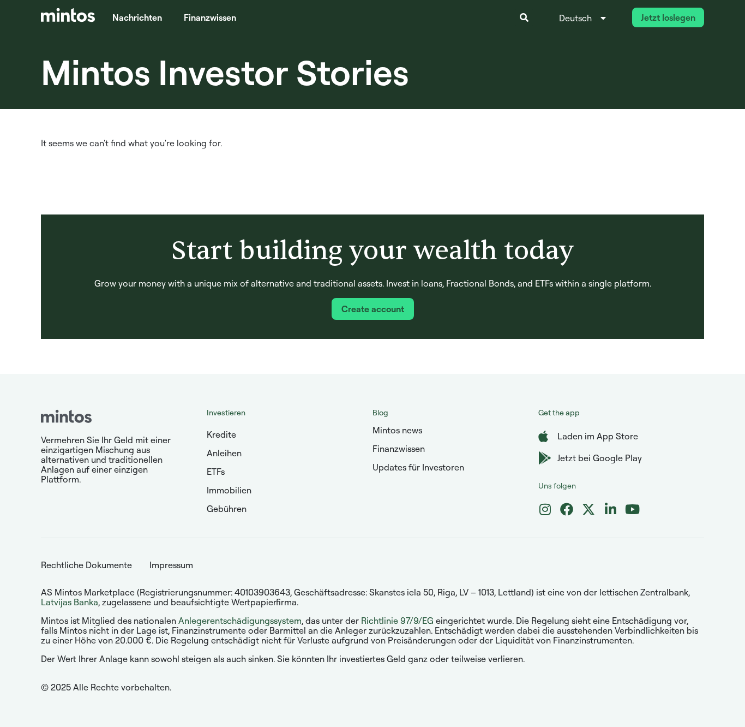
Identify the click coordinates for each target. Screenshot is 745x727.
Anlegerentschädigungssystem (240, 620)
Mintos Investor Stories (225, 72)
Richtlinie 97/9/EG (397, 620)
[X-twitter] (588, 509)
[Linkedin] (610, 509)
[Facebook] (566, 509)
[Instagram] (544, 509)
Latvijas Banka (69, 602)
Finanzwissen (210, 17)
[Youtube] (632, 509)
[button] (524, 17)
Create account (372, 308)
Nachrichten (137, 17)
